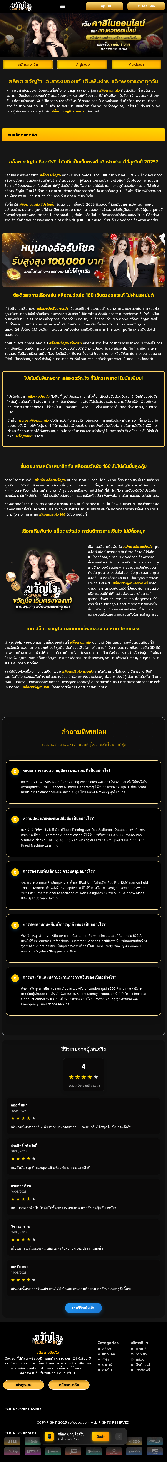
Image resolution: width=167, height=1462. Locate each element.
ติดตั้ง (101, 1436)
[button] (62, 6)
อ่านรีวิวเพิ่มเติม (83, 1308)
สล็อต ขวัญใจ (47, 1352)
